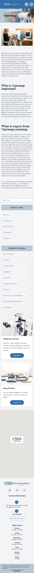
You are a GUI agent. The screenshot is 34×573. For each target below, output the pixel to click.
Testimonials (7, 232)
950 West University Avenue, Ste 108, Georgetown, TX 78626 (17, 506)
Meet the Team (8, 226)
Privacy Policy (25, 567)
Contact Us (7, 238)
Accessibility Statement (15, 567)
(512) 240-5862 (17, 514)
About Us (6, 215)
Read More (17, 355)
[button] (1, 4)
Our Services (7, 221)
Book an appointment (17, 518)
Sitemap (5, 568)
